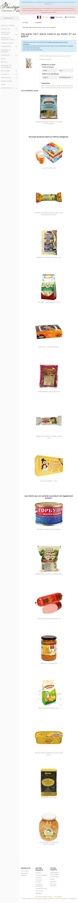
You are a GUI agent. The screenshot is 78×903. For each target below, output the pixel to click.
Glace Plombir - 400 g (49, 481)
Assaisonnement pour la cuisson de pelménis (48, 123)
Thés (3, 84)
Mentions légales (41, 875)
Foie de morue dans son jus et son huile (49, 754)
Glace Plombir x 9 (48, 168)
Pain (3, 59)
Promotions (25, 871)
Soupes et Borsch (6, 51)
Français (45, 17)
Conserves (9, 47)
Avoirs (52, 879)
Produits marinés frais (8, 39)
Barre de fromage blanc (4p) (49, 257)
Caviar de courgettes (49, 663)
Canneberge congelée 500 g (48, 391)
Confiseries (9, 88)
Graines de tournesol (6, 66)
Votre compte (53, 869)
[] (18, 19)
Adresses (53, 881)
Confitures (6, 81)
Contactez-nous (41, 888)
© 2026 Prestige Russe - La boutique (49, 897)
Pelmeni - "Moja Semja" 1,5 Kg (49, 302)
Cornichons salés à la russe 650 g (49, 574)
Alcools (9, 74)
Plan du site (39, 891)
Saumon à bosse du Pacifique (49, 529)
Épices (4, 62)
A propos (38, 877)
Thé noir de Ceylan (49, 797)
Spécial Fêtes (7, 25)
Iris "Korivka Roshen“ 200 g (49, 708)
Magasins (39, 893)
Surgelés (9, 29)
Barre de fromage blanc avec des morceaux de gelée (49, 214)
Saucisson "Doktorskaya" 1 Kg (48, 619)
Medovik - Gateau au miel (49, 347)
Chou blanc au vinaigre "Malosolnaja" (48, 843)
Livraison (38, 873)
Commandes (54, 877)
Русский (58, 17)
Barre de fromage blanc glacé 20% (49, 437)
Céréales (9, 55)
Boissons (9, 71)
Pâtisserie (9, 78)
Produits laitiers (9, 34)
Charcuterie (7, 43)
